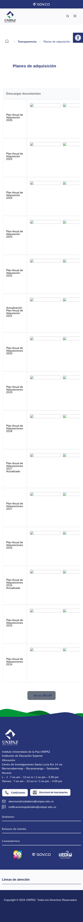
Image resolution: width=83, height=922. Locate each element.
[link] (78, 38)
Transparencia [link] (27, 41)
